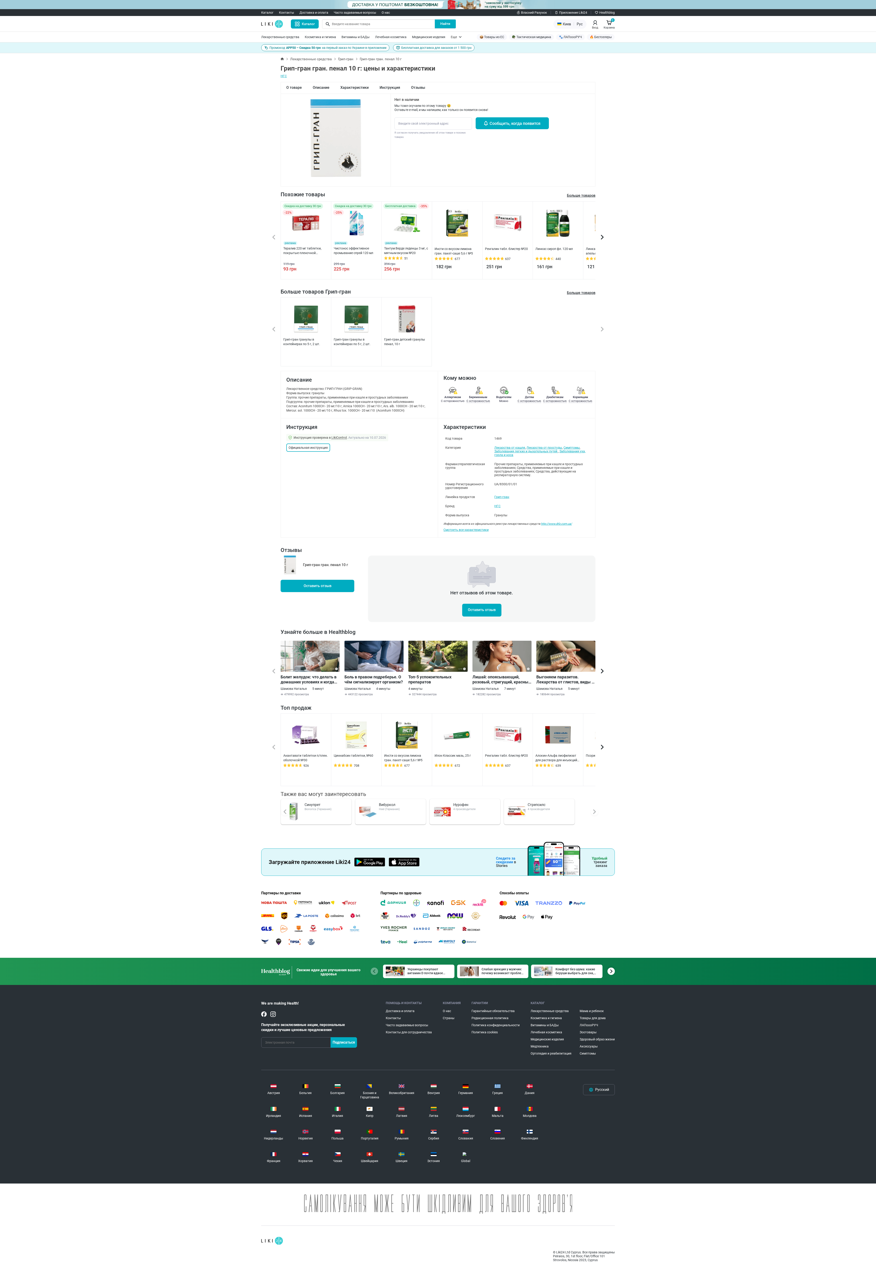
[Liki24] (272, 1241)
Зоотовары (588, 1032)
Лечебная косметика (391, 37)
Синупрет (313, 805)
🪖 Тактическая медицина (531, 37)
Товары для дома (593, 1018)
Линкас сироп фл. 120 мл (554, 249)
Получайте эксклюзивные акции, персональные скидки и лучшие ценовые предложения (303, 1027)
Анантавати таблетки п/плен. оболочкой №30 (305, 758)
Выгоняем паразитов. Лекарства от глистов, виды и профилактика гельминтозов (565, 680)
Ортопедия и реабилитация (551, 1053)
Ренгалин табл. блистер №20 (506, 249)
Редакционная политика (490, 1018)
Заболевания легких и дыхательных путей (526, 451)
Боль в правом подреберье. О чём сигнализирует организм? (373, 679)
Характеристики (354, 87)
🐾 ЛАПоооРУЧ (570, 37)
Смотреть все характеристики (466, 530)
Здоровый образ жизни (597, 1039)
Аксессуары (589, 1046)
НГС (284, 76)
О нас (386, 12)
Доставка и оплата (314, 12)
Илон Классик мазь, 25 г (453, 755)
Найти (445, 24)
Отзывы (418, 87)
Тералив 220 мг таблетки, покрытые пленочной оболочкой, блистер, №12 (302, 251)
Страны (448, 1018)
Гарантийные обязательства (493, 1011)
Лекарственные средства (280, 37)
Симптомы (571, 447)
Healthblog (607, 12)
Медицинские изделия (428, 37)
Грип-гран (345, 59)
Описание (321, 87)
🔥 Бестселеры (601, 37)
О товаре (294, 87)
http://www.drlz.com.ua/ (556, 523)
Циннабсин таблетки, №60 (353, 755)
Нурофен (460, 805)
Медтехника (540, 1046)
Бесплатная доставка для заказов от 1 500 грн (436, 48)
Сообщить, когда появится (515, 123)
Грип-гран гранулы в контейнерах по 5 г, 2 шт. (301, 342)
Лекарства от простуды (544, 447)
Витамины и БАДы (356, 37)
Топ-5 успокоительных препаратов (429, 679)
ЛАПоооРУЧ (589, 1025)
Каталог (267, 12)
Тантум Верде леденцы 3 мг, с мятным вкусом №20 (406, 251)
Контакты (286, 12)
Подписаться (344, 1042)
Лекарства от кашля (509, 447)
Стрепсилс (536, 805)
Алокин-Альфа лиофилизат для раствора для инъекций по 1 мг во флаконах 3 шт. (556, 758)
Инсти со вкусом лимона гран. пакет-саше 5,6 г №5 (454, 251)
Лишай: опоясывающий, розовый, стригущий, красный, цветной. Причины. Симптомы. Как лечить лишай (502, 680)
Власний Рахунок (534, 12)
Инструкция (390, 87)
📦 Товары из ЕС (492, 37)
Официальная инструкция (308, 447)
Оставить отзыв (317, 586)
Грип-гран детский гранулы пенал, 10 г (404, 342)
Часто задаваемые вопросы (355, 12)
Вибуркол (387, 805)
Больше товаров (581, 293)
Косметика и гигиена (320, 37)
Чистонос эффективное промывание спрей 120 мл (353, 251)
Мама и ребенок (592, 1011)
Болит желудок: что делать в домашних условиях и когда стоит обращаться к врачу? (308, 680)
